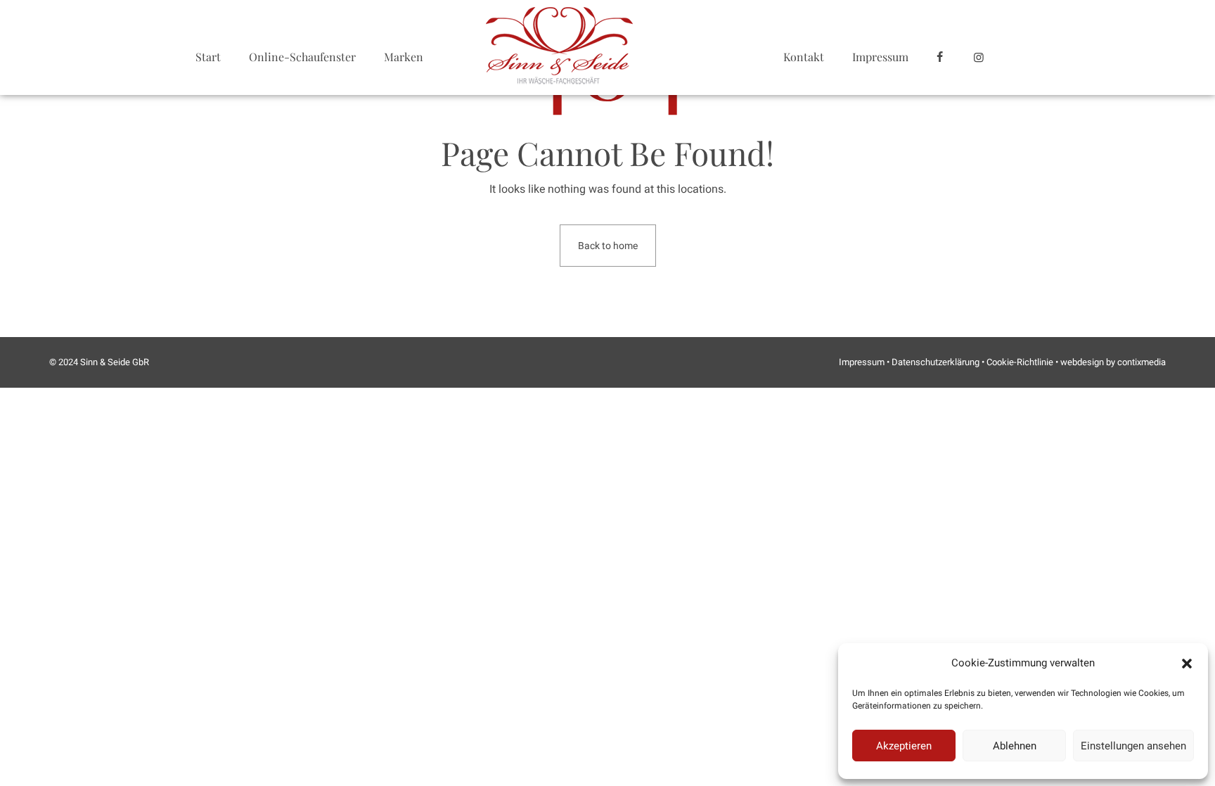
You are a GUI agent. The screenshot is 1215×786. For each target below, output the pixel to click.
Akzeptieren (904, 746)
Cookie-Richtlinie (1019, 362)
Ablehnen (1014, 746)
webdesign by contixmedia (1113, 362)
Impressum (880, 56)
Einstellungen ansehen (1133, 746)
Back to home (608, 245)
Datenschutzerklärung (935, 362)
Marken (403, 56)
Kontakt (803, 56)
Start (208, 56)
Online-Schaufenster (302, 56)
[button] (1187, 664)
